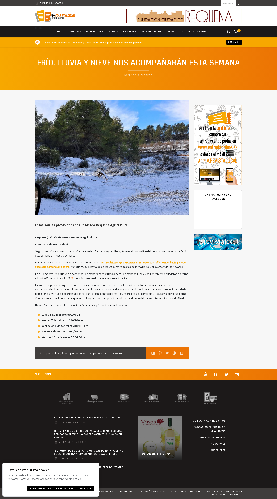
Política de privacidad (105, 491)
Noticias (75, 31)
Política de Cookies (155, 491)
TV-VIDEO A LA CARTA (193, 31)
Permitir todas (65, 488)
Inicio (60, 31)
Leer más (234, 42)
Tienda (171, 31)
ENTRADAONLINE (151, 31)
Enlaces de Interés (213, 437)
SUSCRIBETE (218, 450)
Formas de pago (177, 491)
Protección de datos (131, 491)
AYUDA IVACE (218, 443)
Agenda (113, 31)
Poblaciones (94, 31)
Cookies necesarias (40, 488)
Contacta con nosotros (209, 420)
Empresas (129, 31)
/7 (72, 278)
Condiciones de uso (199, 491)
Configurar (85, 488)
